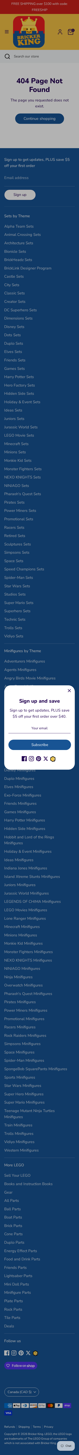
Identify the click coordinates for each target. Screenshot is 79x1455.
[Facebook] (24, 758)
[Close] (69, 690)
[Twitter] (45, 758)
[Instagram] (31, 758)
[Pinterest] (38, 758)
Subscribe (39, 744)
